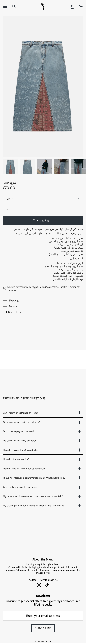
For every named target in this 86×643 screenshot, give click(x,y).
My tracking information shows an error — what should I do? (34, 505)
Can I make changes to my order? (20, 486)
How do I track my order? (16, 459)
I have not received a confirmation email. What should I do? (34, 477)
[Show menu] (5, 6)
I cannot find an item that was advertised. (24, 468)
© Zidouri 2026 (42, 641)
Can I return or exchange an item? (20, 412)
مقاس (10, 198)
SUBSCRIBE (43, 628)
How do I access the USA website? (20, 449)
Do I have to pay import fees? (18, 431)
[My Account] (72, 6)
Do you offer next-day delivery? (19, 440)
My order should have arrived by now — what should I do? (33, 496)
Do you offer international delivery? (21, 422)
